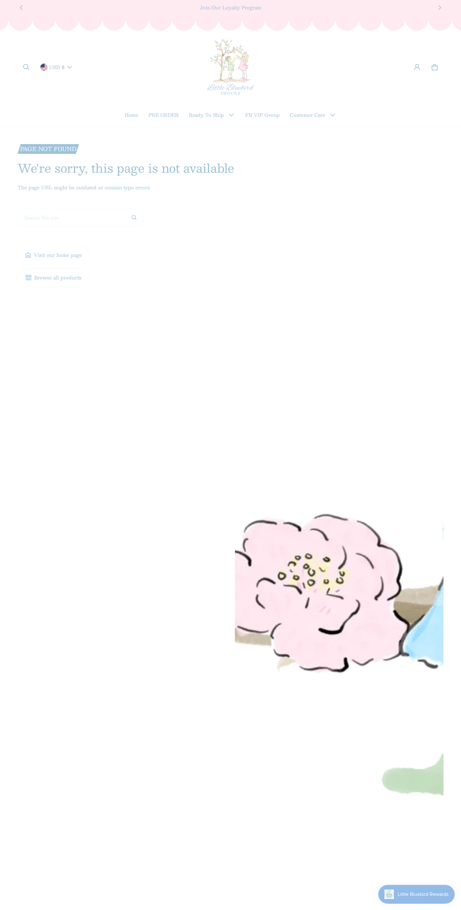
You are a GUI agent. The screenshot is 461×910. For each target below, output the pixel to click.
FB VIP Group (262, 115)
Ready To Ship (206, 115)
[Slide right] (439, 7)
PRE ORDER (163, 115)
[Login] (417, 67)
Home (131, 115)
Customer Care (307, 115)
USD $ (57, 67)
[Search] (134, 217)
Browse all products (58, 277)
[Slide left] (21, 7)
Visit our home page (58, 255)
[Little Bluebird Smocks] (230, 67)
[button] (26, 67)
